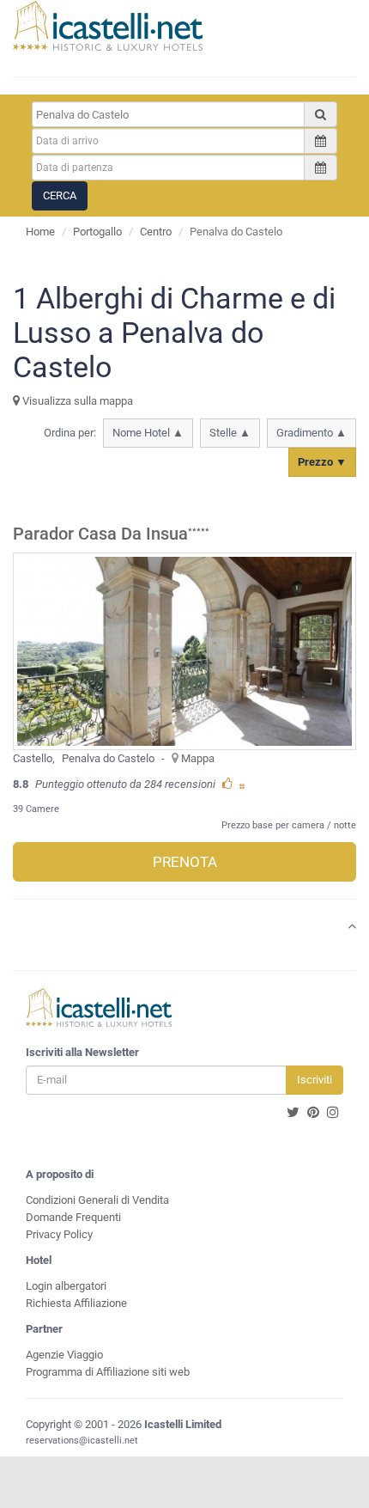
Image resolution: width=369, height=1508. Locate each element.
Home (40, 231)
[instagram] (333, 1112)
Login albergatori (66, 1285)
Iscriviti (314, 1079)
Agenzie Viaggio (64, 1354)
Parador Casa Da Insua (100, 534)
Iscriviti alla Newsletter (82, 1052)
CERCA (59, 195)
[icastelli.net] (108, 26)
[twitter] (293, 1112)
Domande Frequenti (73, 1217)
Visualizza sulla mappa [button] (76, 400)
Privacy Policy (59, 1234)
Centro (156, 231)
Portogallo (97, 231)
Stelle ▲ (230, 432)
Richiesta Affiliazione (76, 1303)
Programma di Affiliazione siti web (108, 1371)
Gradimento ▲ (311, 432)
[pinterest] (313, 1112)
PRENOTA (185, 861)
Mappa (198, 758)
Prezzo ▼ (322, 461)
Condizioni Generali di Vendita (97, 1200)
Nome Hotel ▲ (148, 432)
